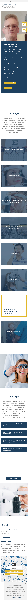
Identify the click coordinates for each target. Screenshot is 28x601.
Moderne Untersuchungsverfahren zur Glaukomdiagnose (12, 432)
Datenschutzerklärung (14, 574)
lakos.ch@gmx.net (6, 541)
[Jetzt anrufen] (24, 24)
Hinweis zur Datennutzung (14, 571)
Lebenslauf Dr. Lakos (10, 82)
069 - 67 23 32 (8, 314)
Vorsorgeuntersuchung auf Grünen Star (13, 424)
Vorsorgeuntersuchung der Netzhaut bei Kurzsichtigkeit (12, 449)
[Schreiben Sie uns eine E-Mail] (24, 30)
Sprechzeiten (8, 88)
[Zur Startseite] (8, 6)
